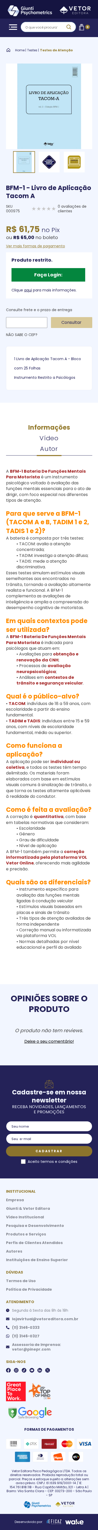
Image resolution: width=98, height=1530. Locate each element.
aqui (28, 290)
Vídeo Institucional (25, 1217)
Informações (49, 427)
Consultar (71, 322)
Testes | (33, 50)
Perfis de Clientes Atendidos (34, 1242)
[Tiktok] (24, 1370)
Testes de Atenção (56, 50)
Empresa (15, 1200)
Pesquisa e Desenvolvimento (35, 1225)
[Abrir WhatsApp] (85, 1517)
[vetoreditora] (49, 11)
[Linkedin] (39, 1370)
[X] (47, 1370)
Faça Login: (48, 274)
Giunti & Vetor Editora (28, 1208)
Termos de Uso (21, 1281)
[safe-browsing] (30, 1413)
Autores (14, 1251)
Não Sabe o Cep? (21, 334)
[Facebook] (8, 1370)
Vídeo (49, 438)
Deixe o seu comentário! (49, 1041)
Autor (49, 448)
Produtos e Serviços (26, 1234)
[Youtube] (32, 1370)
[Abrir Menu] (12, 27)
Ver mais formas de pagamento (35, 246)
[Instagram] (16, 1370)
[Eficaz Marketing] (54, 1522)
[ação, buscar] (68, 27)
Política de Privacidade (29, 1289)
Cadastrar (49, 1151)
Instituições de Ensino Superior (37, 1259)
